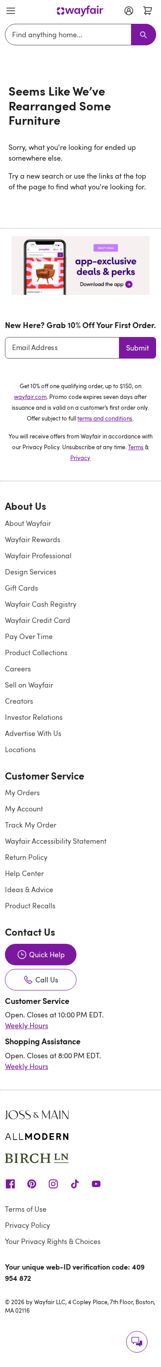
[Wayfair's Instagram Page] (53, 1183)
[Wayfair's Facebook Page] (10, 1183)
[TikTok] (74, 1183)
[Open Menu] (10, 11)
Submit (137, 348)
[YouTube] (96, 1183)
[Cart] (147, 11)
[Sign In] (128, 11)
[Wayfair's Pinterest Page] (31, 1183)
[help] (137, 1342)
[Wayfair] (80, 11)
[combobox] (69, 34)
